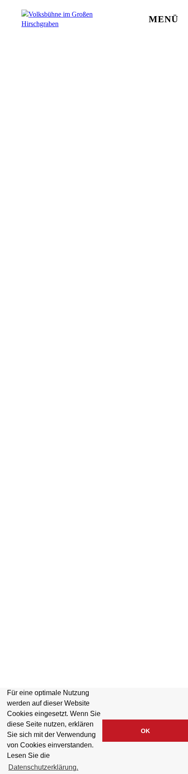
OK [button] (145, 730)
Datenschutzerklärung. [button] (43, 767)
